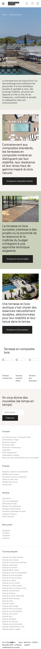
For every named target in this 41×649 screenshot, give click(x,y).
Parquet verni (7, 616)
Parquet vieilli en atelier (11, 629)
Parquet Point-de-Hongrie (12, 609)
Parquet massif (8, 604)
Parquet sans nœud (10, 614)
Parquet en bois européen (12, 575)
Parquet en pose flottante (12, 611)
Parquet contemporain (11, 591)
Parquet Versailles (9, 619)
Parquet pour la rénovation (12, 624)
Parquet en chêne (9, 580)
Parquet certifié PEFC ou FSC (13, 627)
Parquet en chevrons (10, 622)
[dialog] (11, 647)
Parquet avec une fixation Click (14, 588)
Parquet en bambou (10, 568)
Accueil (4, 14)
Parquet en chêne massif (12, 586)
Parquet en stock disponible (13, 596)
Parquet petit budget (10, 606)
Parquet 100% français (11, 598)
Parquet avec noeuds (10, 560)
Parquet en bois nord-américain (14, 562)
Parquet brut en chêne (11, 583)
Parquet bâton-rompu (10, 570)
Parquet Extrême (8, 593)
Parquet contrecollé (9, 565)
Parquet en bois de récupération (14, 573)
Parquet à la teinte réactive (12, 557)
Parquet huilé (7, 601)
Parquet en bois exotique (12, 578)
